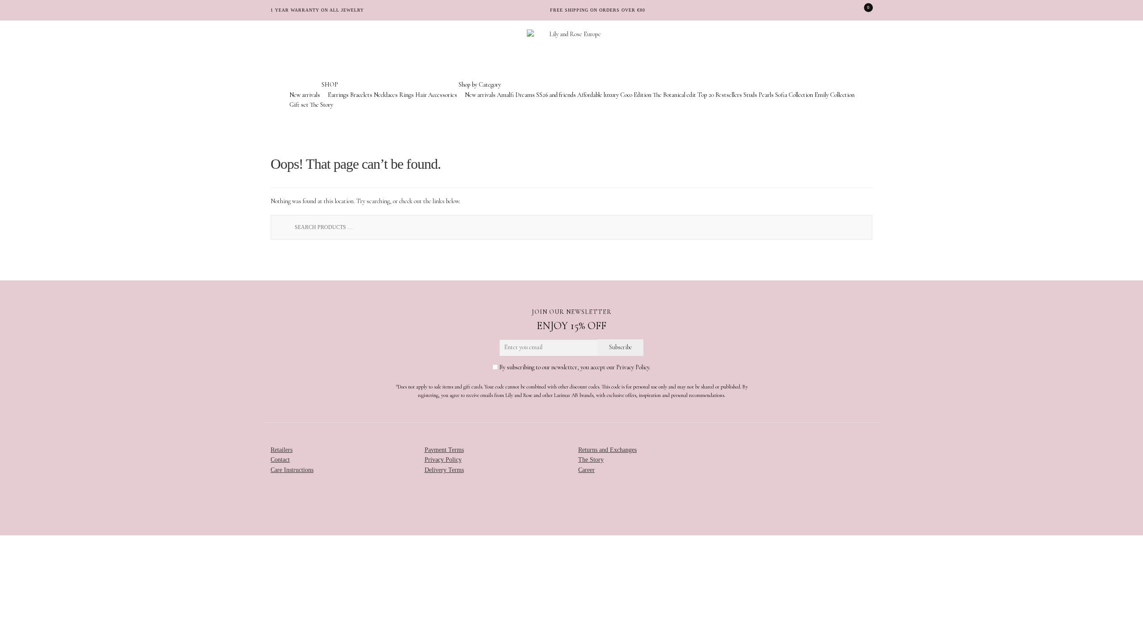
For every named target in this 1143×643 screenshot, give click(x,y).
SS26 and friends (556, 95)
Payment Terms (444, 450)
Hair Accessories (436, 95)
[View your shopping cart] (862, 10)
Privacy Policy (443, 459)
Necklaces (386, 95)
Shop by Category (480, 84)
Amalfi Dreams (516, 95)
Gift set (299, 105)
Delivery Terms (444, 470)
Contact (280, 459)
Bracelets (361, 95)
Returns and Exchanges (607, 450)
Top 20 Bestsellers (719, 95)
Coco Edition (635, 95)
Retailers (281, 450)
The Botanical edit (674, 95)
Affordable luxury (598, 95)
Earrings (338, 95)
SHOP (329, 84)
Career (586, 470)
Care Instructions (292, 470)
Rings (406, 95)
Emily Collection (834, 95)
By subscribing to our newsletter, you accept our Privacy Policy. (574, 367)
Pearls (766, 95)
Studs (750, 95)
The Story (321, 105)
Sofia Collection (794, 95)
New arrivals (304, 95)
